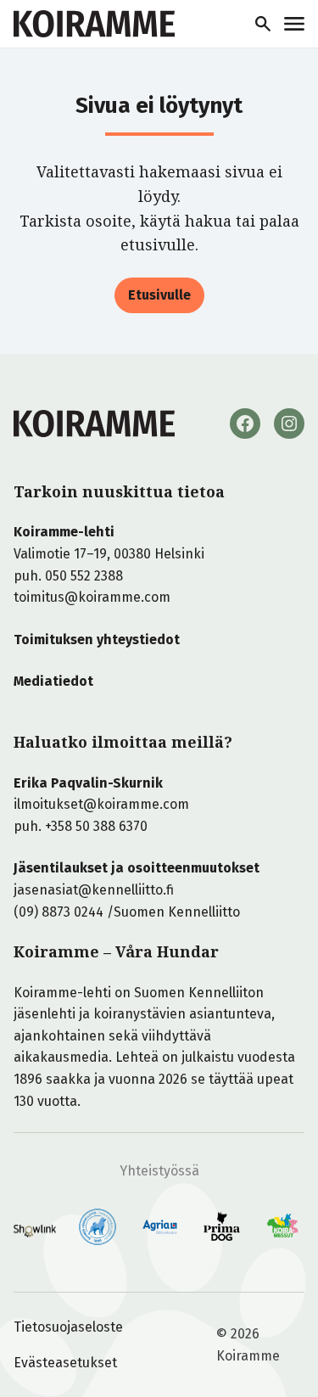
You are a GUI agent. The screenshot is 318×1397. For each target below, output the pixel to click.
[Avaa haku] (263, 23)
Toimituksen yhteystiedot (97, 639)
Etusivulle (159, 295)
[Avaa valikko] (294, 24)
